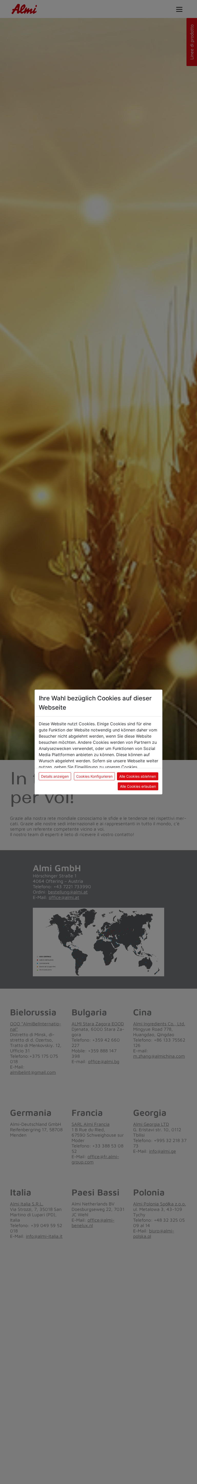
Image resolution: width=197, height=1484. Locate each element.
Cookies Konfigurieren (94, 776)
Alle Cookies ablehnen (137, 776)
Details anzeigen (55, 776)
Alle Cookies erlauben (138, 786)
